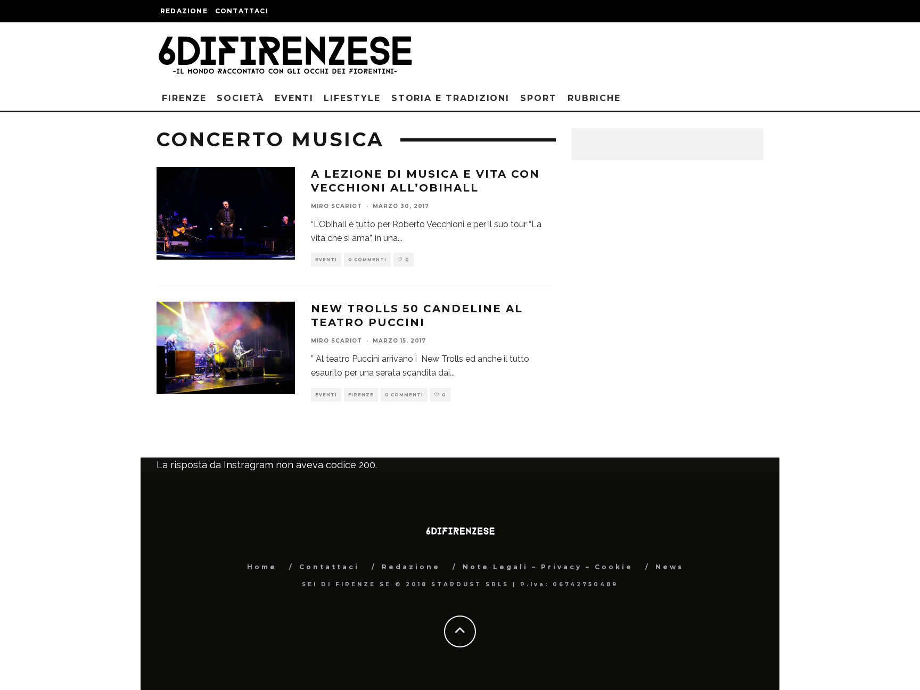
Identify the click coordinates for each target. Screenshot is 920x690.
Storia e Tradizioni (450, 98)
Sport (538, 98)
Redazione (184, 11)
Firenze (184, 98)
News (669, 567)
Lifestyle (352, 98)
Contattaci (241, 11)
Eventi (294, 98)
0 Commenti (367, 259)
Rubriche (594, 98)
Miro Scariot (336, 206)
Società (240, 98)
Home (262, 567)
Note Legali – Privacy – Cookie (548, 567)
